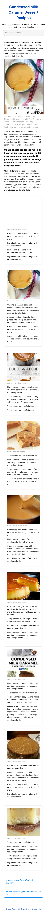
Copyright (36, 909)
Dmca (8, 909)
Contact (15, 909)
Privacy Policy (25, 909)
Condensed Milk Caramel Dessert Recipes (23, 12)
